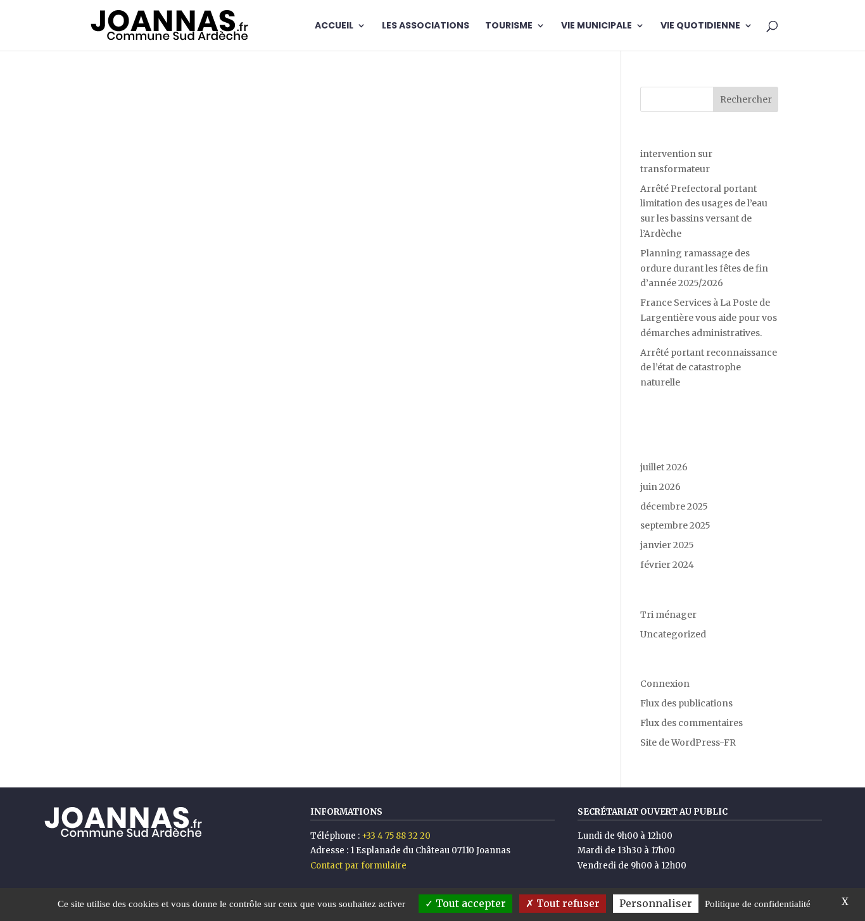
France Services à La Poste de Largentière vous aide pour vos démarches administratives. (708, 318)
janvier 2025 (667, 545)
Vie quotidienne (700, 26)
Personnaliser (655, 903)
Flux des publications (686, 703)
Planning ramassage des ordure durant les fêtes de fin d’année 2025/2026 (704, 268)
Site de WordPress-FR (688, 742)
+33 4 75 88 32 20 (396, 835)
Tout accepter (469, 903)
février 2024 (667, 564)
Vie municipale (596, 26)
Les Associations (425, 26)
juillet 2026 (664, 467)
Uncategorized (673, 634)
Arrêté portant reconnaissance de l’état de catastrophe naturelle (708, 368)
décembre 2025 (674, 506)
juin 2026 (660, 486)
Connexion (665, 683)
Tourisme (509, 26)
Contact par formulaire (358, 865)
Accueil (334, 26)
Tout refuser (567, 903)
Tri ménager (668, 614)
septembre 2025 (675, 525)
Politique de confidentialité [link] (758, 904)
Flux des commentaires (691, 723)
